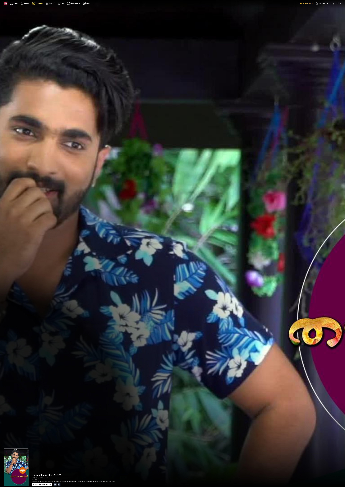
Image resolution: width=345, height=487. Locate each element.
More (113, 481)
